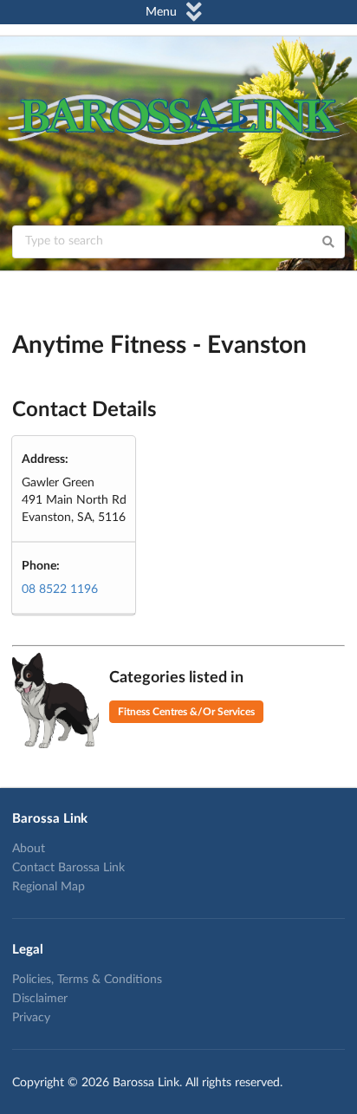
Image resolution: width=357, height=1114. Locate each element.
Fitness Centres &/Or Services (186, 712)
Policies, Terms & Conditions (87, 980)
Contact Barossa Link (68, 868)
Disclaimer (40, 999)
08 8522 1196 (60, 589)
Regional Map (48, 887)
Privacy (31, 1018)
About (28, 849)
